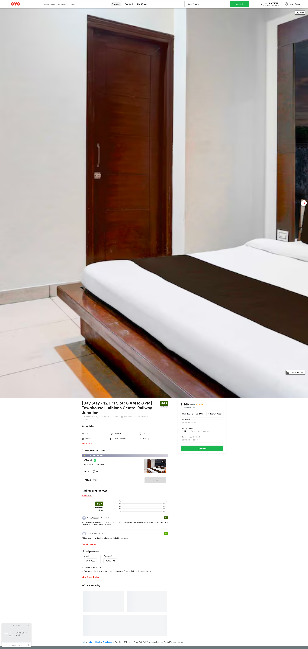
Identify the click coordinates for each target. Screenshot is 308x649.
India (84, 642)
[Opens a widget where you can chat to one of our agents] (16, 635)
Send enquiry (202, 448)
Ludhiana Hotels (94, 642)
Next (304, 203)
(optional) (191, 437)
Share (301, 12)
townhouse (107, 642)
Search (239, 4)
